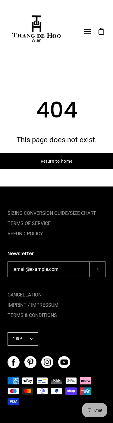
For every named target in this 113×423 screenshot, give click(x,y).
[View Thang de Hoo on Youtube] (64, 362)
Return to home (57, 161)
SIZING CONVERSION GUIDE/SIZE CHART (52, 213)
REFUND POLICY (25, 234)
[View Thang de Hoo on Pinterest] (30, 362)
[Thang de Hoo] (36, 31)
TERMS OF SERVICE (29, 223)
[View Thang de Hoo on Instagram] (47, 362)
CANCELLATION (25, 295)
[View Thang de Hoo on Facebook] (14, 362)
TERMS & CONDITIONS (32, 315)
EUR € (17, 339)
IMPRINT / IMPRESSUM (33, 305)
